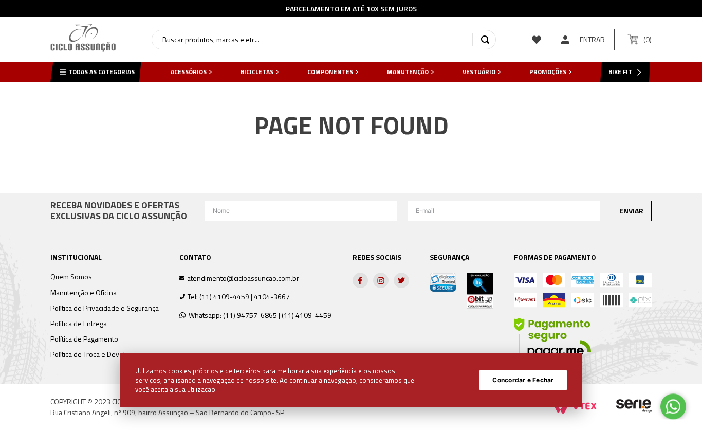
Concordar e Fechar (522, 380)
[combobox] (324, 39)
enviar (631, 210)
